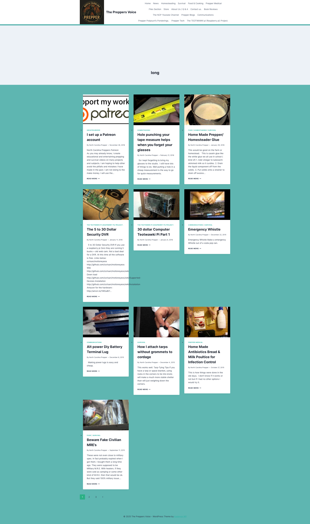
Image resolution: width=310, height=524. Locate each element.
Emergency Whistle (204, 229)
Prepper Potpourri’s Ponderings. (153, 21)
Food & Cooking (195, 3)
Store (166, 9)
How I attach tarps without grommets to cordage (154, 352)
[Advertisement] (155, 42)
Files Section (155, 9)
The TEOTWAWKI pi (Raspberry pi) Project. (207, 21)
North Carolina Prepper (98, 145)
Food (190, 130)
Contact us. (196, 9)
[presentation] (106, 110)
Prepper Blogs (188, 15)
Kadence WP (180, 516)
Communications (205, 15)
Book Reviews (211, 9)
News (156, 3)
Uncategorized (93, 130)
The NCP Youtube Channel (166, 15)
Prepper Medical (214, 3)
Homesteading (168, 3)
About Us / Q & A (179, 9)
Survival (182, 3)
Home (148, 3)
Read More (93, 179)
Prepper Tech (177, 21)
